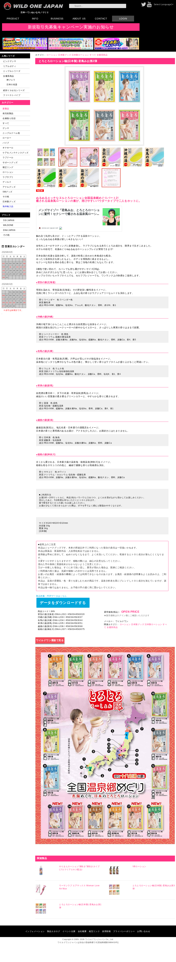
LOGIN (123, 18)
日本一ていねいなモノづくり (35, 12)
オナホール (8, 148)
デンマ (6, 128)
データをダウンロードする (63, 603)
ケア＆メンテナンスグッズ (16, 152)
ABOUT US (79, 18)
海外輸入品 (8, 206)
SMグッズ (7, 192)
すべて (6, 123)
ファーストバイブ (11, 95)
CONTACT (101, 18)
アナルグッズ (9, 187)
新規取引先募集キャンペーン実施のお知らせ (71, 27)
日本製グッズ (9, 201)
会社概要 (82, 931)
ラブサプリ (8, 177)
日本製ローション (80, 55)
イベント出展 (68, 931)
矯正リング (8, 167)
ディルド (7, 182)
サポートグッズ (10, 162)
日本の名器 (12, 84)
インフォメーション (35, 931)
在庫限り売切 (9, 118)
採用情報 (106, 931)
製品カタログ (53, 931)
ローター (7, 138)
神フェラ (11, 80)
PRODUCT (13, 18)
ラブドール (8, 157)
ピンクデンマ (9, 61)
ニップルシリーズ (11, 71)
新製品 (6, 108)
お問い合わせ (143, 931)
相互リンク (94, 931)
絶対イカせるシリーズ (14, 90)
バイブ (6, 143)
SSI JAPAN (8, 220)
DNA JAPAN (9, 230)
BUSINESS (57, 18)
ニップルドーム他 (11, 133)
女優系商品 (8, 76)
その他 (6, 196)
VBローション (139, 866)
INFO (35, 18)
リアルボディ (9, 66)
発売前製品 (8, 113)
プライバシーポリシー (124, 931)
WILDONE (8, 225)
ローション (8, 172)
